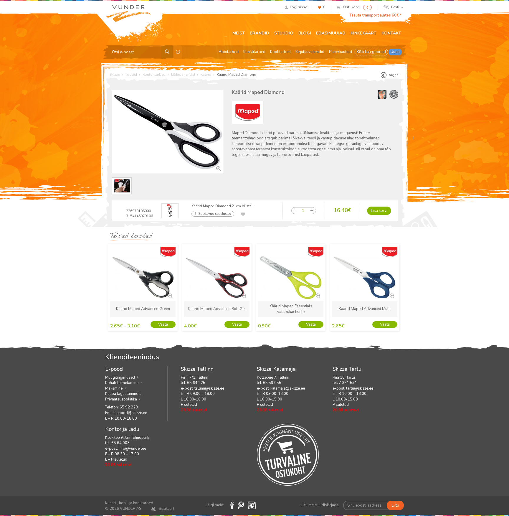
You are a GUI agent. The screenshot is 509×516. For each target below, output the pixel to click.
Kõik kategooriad (371, 52)
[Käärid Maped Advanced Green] (170, 295)
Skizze (115, 74)
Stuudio (283, 33)
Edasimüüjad (331, 33)
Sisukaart (166, 508)
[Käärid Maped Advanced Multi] (391, 295)
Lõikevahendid (183, 74)
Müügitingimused (120, 377)
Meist (238, 33)
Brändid (259, 33)
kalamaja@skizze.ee (287, 388)
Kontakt (391, 33)
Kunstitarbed (254, 52)
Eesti (395, 7)
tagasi (394, 74)
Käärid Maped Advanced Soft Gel (217, 308)
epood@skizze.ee (131, 413)
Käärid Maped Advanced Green (143, 308)
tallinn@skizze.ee (209, 388)
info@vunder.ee (132, 448)
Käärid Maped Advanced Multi (365, 308)
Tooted (131, 74)
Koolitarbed (280, 52)
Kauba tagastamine (121, 393)
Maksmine (114, 388)
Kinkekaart (363, 33)
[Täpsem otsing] (178, 52)
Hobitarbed (229, 52)
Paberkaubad (340, 52)
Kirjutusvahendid (309, 52)
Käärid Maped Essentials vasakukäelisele (291, 309)
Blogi (304, 33)
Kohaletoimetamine (121, 382)
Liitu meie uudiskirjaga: (319, 505)
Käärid (206, 74)
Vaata (163, 324)
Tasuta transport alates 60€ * (375, 15)
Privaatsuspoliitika (121, 399)
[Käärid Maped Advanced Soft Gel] (243, 295)
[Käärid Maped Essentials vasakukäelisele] (317, 295)
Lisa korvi (379, 210)
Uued (395, 52)
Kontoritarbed (154, 74)
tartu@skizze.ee (359, 388)
